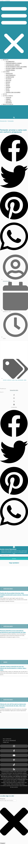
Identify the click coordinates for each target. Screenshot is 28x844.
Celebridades (10, 61)
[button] (14, 29)
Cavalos (8, 97)
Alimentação (10, 77)
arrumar (5, 380)
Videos (5, 662)
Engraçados (11, 121)
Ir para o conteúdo (5, 1)
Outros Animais (8, 95)
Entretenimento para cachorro (16, 66)
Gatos (5, 94)
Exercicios (9, 73)
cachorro (9, 380)
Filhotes (8, 78)
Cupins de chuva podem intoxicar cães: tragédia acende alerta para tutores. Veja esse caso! (14, 594)
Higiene (8, 87)
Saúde (8, 85)
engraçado (20, 380)
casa (16, 380)
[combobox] (8, 800)
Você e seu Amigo (8, 588)
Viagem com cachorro (13, 92)
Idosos (8, 82)
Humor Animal (10, 70)
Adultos (8, 80)
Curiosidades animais (13, 65)
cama (13, 380)
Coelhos (8, 101)
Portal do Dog (3, 121)
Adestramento (10, 75)
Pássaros (9, 102)
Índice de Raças (8, 104)
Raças (8, 83)
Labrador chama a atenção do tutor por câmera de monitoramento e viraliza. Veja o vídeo (13, 668)
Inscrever (14, 558)
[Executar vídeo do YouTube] (14, 349)
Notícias (5, 60)
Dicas (7, 89)
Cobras (8, 99)
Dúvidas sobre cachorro (14, 68)
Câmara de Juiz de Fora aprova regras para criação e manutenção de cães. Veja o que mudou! (13, 705)
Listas (8, 90)
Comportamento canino (14, 63)
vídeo (25, 380)
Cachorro (6, 72)
